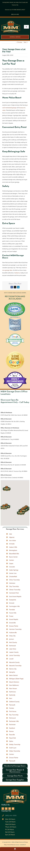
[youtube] (13, 808)
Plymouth (12, 705)
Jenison (11, 639)
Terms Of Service (11, 844)
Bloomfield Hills (14, 553)
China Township (14, 580)
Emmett (11, 603)
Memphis (12, 672)
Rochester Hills (14, 721)
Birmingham (13, 550)
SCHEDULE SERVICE (15, 37)
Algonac (11, 537)
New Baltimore (14, 685)
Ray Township (13, 715)
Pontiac (11, 708)
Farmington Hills (14, 606)
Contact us (17, 273)
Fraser (11, 616)
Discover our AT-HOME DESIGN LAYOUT (15, 9)
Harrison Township (15, 629)
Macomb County (14, 662)
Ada (10, 534)
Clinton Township (14, 590)
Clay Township (14, 586)
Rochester (12, 724)
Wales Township (14, 751)
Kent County (13, 642)
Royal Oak (12, 738)
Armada (11, 544)
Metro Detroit (13, 675)
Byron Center (13, 557)
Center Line (12, 573)
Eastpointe (12, 600)
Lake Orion (12, 649)
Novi (10, 698)
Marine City (12, 669)
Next (25, 42)
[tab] (15, 529)
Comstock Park (14, 593)
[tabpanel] (15, 647)
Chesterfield (13, 576)
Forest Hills (12, 613)
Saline (11, 741)
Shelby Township (14, 744)
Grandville (12, 623)
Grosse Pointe (13, 626)
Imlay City (12, 636)
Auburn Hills (13, 547)
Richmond (12, 718)
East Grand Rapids (15, 596)
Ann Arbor (12, 540)
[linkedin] (6, 808)
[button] (20, 512)
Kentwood (12, 645)
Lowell (11, 659)
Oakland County (14, 701)
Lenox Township (14, 655)
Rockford (12, 728)
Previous (19, 42)
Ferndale (12, 609)
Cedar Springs (13, 570)
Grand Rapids (13, 619)
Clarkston (12, 583)
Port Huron (12, 711)
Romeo (11, 731)
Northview (12, 692)
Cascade (12, 567)
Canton (11, 560)
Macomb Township (15, 665)
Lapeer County (14, 652)
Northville (12, 695)
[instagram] (9, 808)
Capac (11, 563)
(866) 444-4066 (15, 14)
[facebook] (3, 808)
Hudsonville (13, 632)
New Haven (13, 688)
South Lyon (12, 748)
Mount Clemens (14, 682)
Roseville (12, 734)
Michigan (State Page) (16, 678)
